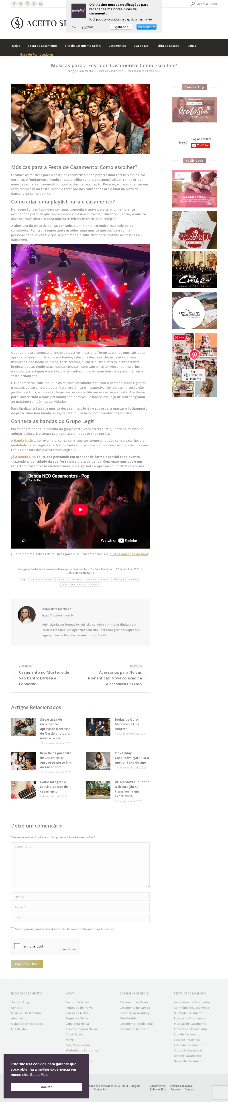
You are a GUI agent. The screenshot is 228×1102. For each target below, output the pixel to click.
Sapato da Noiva (77, 1024)
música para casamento (126, 579)
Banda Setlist (24, 440)
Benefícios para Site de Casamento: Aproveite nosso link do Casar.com (55, 760)
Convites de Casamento (190, 1029)
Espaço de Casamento (189, 1018)
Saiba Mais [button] (39, 1075)
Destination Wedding (135, 1013)
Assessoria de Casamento (192, 1002)
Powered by (77, 27)
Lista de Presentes (187, 1040)
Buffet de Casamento (188, 1013)
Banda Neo (26, 457)
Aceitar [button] (46, 1087)
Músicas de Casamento (72, 569)
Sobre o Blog (20, 1002)
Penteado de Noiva (79, 1008)
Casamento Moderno (134, 1029)
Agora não (121, 26)
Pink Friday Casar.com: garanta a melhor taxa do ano (132, 757)
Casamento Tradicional (136, 1024)
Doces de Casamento (188, 1061)
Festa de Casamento (44, 569)
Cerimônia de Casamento (192, 1008)
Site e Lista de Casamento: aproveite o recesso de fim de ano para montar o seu (55, 728)
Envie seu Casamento (26, 1013)
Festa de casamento (97, 579)
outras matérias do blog (129, 554)
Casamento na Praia (134, 1002)
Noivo (69, 1040)
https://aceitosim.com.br (58, 615)
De (101, 569)
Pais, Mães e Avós (77, 1045)
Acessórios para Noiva (81, 1029)
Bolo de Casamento (187, 1056)
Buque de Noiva (76, 1018)
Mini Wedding (130, 1018)
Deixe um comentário (80, 573)
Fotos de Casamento (188, 1045)
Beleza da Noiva (76, 1013)
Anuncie (17, 1018)
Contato (16, 1008)
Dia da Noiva (74, 1034)
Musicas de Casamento (190, 1024)
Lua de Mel (19, 1029)
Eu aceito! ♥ (146, 26)
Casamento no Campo (135, 1008)
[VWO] (88, 27)
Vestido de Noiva (77, 1002)
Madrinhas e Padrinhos (81, 1050)
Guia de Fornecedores (36, 54)
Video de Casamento (188, 1050)
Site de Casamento (187, 1034)
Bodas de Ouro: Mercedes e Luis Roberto (127, 724)
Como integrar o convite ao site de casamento (54, 786)
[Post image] (23, 727)
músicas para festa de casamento (80, 584)
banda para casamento (69, 579)
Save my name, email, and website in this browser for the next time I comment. (65, 929)
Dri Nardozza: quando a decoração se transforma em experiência (132, 789)
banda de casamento (41, 579)
